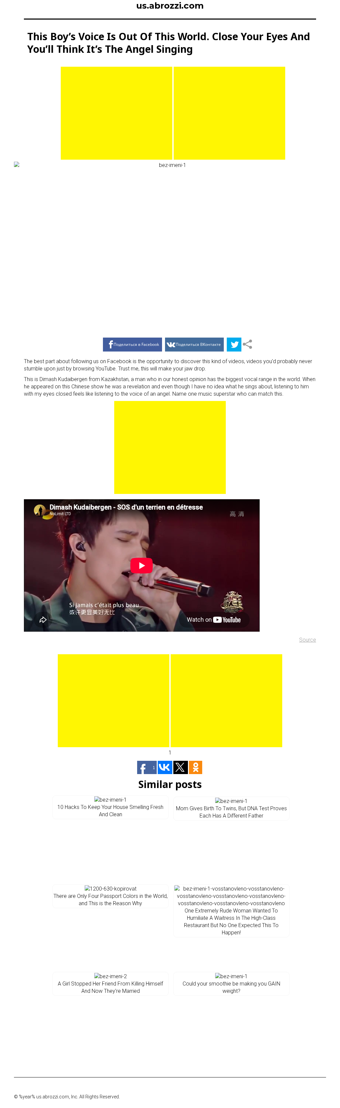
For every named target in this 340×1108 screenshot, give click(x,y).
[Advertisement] (116, 113)
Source (307, 640)
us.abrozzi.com (170, 5)
